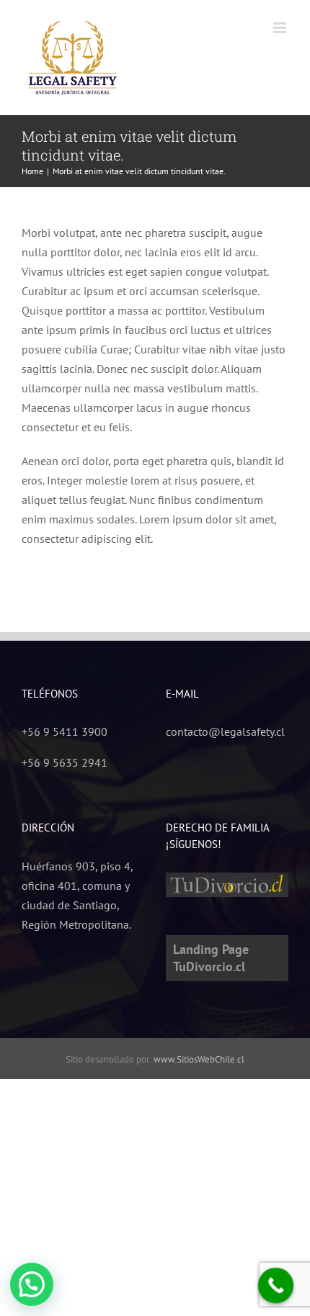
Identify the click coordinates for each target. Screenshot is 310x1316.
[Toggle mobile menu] (280, 27)
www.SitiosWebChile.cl (199, 1059)
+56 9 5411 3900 (64, 731)
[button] (31, 1284)
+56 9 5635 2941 (64, 762)
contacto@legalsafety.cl (225, 731)
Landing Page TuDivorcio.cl (211, 958)
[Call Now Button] (276, 1286)
